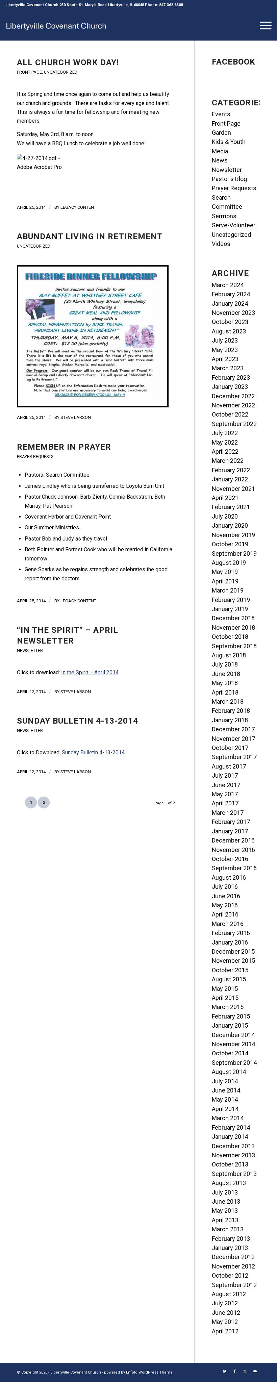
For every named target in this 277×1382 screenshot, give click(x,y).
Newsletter (30, 650)
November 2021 (233, 488)
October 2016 (230, 858)
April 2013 (225, 1220)
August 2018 (229, 655)
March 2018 (228, 701)
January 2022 (230, 479)
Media (220, 151)
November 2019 (233, 534)
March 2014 (228, 1118)
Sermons (224, 216)
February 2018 (231, 710)
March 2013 (228, 1229)
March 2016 (228, 923)
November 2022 (233, 405)
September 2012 (234, 1284)
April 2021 (225, 497)
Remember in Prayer (64, 447)
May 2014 (225, 1099)
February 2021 (231, 506)
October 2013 (230, 1164)
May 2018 (225, 682)
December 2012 (233, 1256)
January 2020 (230, 525)
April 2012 (225, 1331)
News (220, 160)
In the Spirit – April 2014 (90, 672)
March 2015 (228, 1006)
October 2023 (230, 321)
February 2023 (231, 377)
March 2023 (228, 368)
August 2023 (229, 331)
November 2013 (233, 1155)
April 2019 (225, 581)
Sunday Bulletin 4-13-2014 (77, 721)
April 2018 (225, 692)
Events (221, 114)
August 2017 (229, 766)
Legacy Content (78, 207)
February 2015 (231, 1016)
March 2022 (228, 460)
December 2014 (233, 1034)
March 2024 (228, 284)
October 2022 (230, 414)
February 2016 (231, 932)
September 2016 (234, 868)
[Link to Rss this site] (245, 1371)
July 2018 (225, 664)
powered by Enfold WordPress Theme (138, 1372)
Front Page (29, 72)
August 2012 (229, 1294)
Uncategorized (60, 72)
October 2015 (230, 970)
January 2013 (230, 1247)
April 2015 (225, 997)
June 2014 (226, 1090)
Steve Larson (75, 417)
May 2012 (225, 1321)
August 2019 (229, 562)
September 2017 (234, 756)
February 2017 (231, 821)
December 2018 (233, 618)
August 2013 (229, 1182)
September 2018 (234, 646)
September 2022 (234, 423)
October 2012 (230, 1275)
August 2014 (229, 1071)
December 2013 (233, 1146)
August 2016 (229, 877)
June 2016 (226, 896)
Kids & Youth (229, 141)
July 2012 (225, 1303)
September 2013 (234, 1173)
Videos (221, 243)
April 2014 (225, 1108)
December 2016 (233, 840)
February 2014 (231, 1127)
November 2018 (233, 627)
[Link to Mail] (255, 1371)
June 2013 (226, 1201)
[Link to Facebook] (235, 1371)
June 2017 (226, 784)
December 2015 (233, 951)
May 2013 (225, 1210)
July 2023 (225, 340)
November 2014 (233, 1044)
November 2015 (233, 960)
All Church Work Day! (68, 62)
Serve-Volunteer (233, 225)
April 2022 (225, 451)
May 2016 (225, 905)
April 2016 (225, 914)
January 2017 (230, 831)
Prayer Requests (35, 456)
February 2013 (231, 1238)
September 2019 (234, 553)
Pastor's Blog (229, 178)
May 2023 (225, 349)
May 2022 (225, 442)
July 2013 (225, 1192)
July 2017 (225, 775)
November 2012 (233, 1266)
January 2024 (230, 303)
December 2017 (233, 729)
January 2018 (230, 720)
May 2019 (225, 571)
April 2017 (225, 803)
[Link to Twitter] (225, 1371)
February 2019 (231, 599)
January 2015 (230, 1025)
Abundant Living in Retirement (90, 236)
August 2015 (229, 979)
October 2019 (230, 544)
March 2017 (228, 812)
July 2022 (225, 432)
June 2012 (226, 1312)
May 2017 (225, 794)
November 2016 (233, 849)
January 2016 (230, 942)
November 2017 (233, 738)
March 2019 (228, 590)
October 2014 (230, 1053)
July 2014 (225, 1081)
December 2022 (233, 396)
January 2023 (230, 386)
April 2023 (225, 358)
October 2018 (230, 636)
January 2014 (230, 1136)
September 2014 (234, 1062)
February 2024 (231, 294)
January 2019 (230, 608)
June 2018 (226, 673)
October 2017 (230, 747)
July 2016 (225, 886)
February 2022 (231, 470)
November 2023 (233, 312)
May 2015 (225, 988)
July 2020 (225, 516)
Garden (221, 132)
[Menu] (262, 25)
